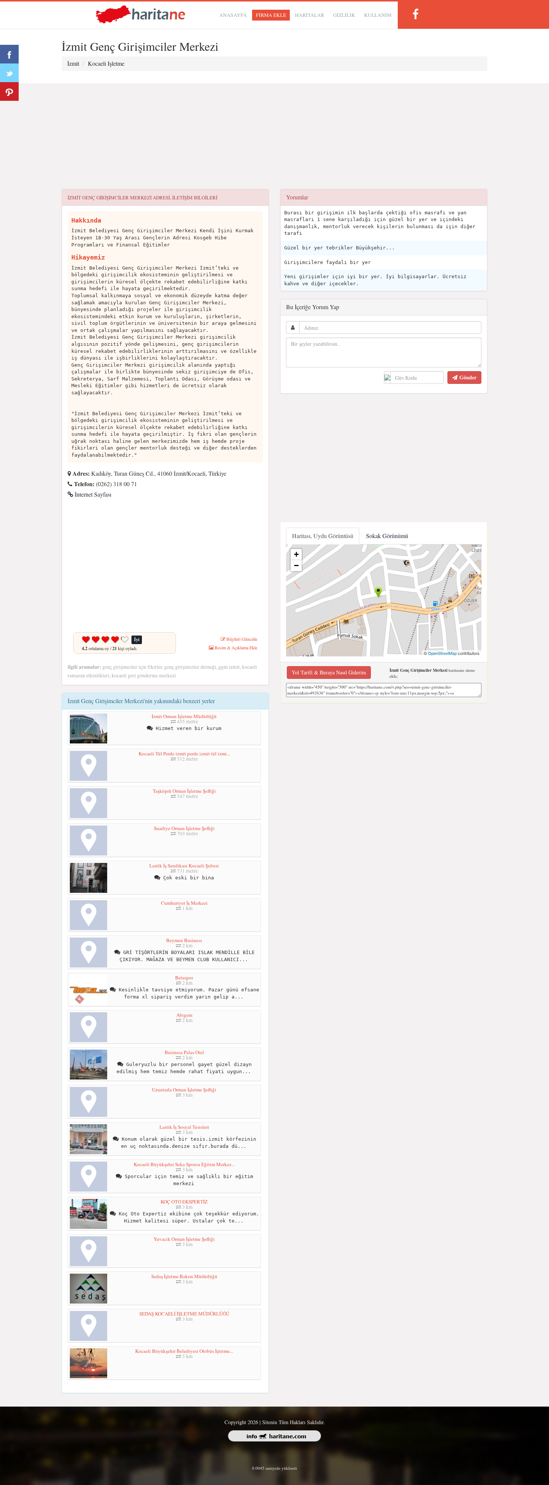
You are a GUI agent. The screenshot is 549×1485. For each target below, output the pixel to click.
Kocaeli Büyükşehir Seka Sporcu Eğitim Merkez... (184, 1164)
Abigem (184, 1015)
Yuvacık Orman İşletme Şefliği (184, 1239)
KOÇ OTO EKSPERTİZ (184, 1201)
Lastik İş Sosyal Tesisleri (184, 1127)
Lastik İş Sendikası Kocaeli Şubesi (184, 865)
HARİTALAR (309, 15)
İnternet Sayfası (92, 494)
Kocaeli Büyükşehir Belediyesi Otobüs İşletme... (184, 1351)
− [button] (296, 565)
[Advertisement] (274, 136)
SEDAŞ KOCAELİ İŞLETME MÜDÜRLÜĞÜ (184, 1313)
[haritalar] (140, 14)
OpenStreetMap (442, 653)
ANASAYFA (233, 15)
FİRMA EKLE (271, 15)
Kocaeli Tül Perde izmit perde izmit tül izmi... (184, 753)
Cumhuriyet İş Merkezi (184, 903)
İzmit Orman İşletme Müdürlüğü (184, 716)
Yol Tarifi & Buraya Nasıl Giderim (329, 672)
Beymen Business (184, 940)
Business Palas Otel (184, 1052)
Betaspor (184, 977)
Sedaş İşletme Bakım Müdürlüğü (184, 1276)
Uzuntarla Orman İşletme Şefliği (184, 1089)
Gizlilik (344, 15)
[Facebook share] (9, 54)
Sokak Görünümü (387, 536)
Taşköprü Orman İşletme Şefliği (184, 790)
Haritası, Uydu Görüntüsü (322, 536)
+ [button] (296, 554)
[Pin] (9, 91)
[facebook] (415, 14)
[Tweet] (9, 72)
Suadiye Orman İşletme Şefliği (184, 828)
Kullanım (377, 15)
